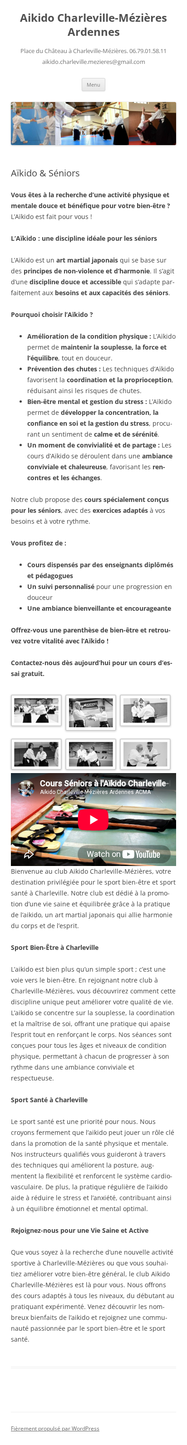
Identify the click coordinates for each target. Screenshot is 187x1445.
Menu (93, 84)
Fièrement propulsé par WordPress (55, 1428)
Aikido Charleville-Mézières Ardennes (93, 25)
